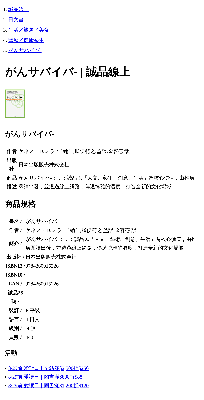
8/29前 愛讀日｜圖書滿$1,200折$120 (48, 385)
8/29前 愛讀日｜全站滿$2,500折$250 (48, 368)
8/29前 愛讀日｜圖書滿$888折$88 (45, 377)
